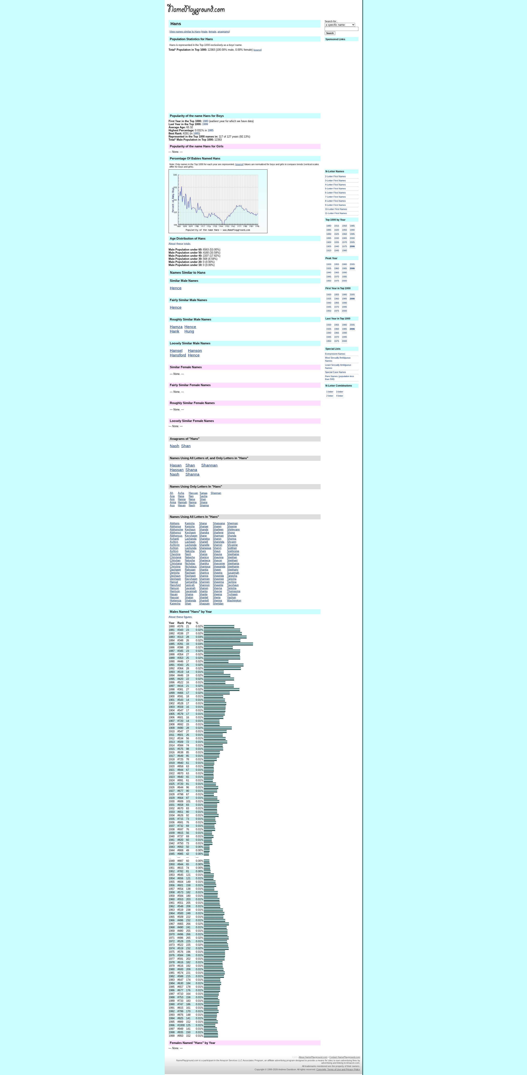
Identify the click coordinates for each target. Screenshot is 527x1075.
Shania (203, 554)
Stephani (232, 560)
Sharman (218, 535)
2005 (352, 242)
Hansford (178, 355)
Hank (174, 331)
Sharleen (218, 529)
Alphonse (175, 526)
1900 (328, 242)
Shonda (231, 535)
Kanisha (190, 523)
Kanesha (175, 603)
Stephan (232, 557)
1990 (352, 230)
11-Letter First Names (336, 213)
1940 (336, 246)
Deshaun (175, 575)
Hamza (176, 327)
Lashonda (190, 544)
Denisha (175, 572)
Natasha (190, 557)
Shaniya (204, 572)
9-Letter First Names (335, 205)
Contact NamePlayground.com (344, 1057)
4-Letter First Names (335, 184)
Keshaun (190, 529)
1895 (328, 238)
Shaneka (204, 538)
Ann (172, 499)
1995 (352, 234)
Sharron (217, 544)
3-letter (339, 391)
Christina (175, 566)
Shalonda (190, 600)
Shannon (204, 585)
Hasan (176, 465)
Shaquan (204, 603)
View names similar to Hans (185, 31)
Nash (174, 446)
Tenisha (231, 588)
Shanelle (204, 544)
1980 (344, 250)
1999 (205, 124)
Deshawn (175, 578)
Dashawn (175, 569)
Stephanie (233, 566)
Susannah (233, 572)
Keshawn (190, 532)
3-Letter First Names (335, 180)
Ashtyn (174, 551)
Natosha (190, 560)
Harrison (175, 591)
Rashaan (190, 572)
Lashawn (190, 541)
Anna (173, 502)
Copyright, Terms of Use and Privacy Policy (338, 1069)
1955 (344, 230)
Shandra (204, 532)
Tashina (231, 582)
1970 (344, 242)
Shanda (203, 529)
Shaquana (219, 523)
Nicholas (190, 563)
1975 (344, 246)
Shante (203, 594)
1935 (336, 242)
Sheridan (218, 603)
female (212, 31)
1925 (336, 234)
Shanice (204, 557)
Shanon (203, 588)
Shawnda (218, 575)
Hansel (176, 350)
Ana (172, 496)
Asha (181, 493)
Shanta (203, 591)
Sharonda (218, 541)
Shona (231, 532)
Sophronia (233, 551)
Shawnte (218, 585)
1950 (344, 226)
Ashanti (174, 538)
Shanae (203, 526)
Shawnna (218, 582)
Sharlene (218, 532)
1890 (328, 234)
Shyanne (232, 544)
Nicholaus (191, 566)
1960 (344, 234)
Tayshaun (233, 585)
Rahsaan (190, 569)
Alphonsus (176, 535)
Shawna (217, 572)
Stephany (232, 569)
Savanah (190, 588)
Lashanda (190, 538)
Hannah (182, 502)
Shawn (217, 569)
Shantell (204, 600)
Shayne (217, 591)
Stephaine (233, 554)
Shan (186, 446)
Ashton (174, 548)
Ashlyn (174, 541)
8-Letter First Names (335, 201)
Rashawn (190, 575)
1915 (336, 226)
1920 (336, 230)
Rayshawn (191, 578)
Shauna (217, 554)
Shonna (231, 538)
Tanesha (232, 575)
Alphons (175, 523)
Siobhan (232, 548)
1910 (328, 250)
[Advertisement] (318, 9)
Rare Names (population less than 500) (339, 378)
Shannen (204, 582)
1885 (210, 130)
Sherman (232, 523)
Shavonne (219, 563)
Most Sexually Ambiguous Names (338, 359)
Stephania (233, 563)
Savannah (191, 591)
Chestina (175, 554)
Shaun (216, 551)
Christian (175, 560)
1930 (336, 238)
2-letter (329, 396)
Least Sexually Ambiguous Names (338, 366)
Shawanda (219, 566)
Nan (191, 496)
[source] (257, 50)
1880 (205, 121)
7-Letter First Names (335, 197)
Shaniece (204, 560)
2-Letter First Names (335, 176)
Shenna (217, 600)
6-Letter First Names (335, 192)
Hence (176, 288)
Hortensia (175, 600)
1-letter (329, 391)
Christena (175, 557)
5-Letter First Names (335, 188)
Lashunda (190, 548)
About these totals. (180, 243)
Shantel (203, 597)
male (205, 31)
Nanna (192, 502)
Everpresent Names (335, 354)
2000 (352, 238)
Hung (189, 331)
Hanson (195, 350)
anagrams (223, 31)
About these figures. (181, 616)
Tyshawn (232, 594)
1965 (344, 238)
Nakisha (190, 551)
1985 (352, 226)
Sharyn (217, 548)
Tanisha (231, 578)
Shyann (231, 541)
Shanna (192, 474)
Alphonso (175, 532)
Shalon (189, 597)
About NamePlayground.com (313, 1057)
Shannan (209, 465)
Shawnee (218, 578)
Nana (192, 499)
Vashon (231, 597)
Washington (234, 600)
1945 (336, 250)
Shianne (232, 526)
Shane (203, 535)
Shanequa (205, 548)
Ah (171, 493)
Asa (172, 505)
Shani (202, 551)
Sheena (217, 594)
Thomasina (233, 591)
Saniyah (190, 585)
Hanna (181, 499)
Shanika (204, 563)
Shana (191, 470)
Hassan (177, 470)
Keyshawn (191, 535)
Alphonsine (176, 529)
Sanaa (203, 493)
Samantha (191, 582)
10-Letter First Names (336, 209)
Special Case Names (335, 372)
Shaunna (218, 557)
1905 (328, 246)
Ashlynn (175, 544)
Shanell (203, 541)
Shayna (217, 588)
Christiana (176, 563)
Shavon (217, 560)
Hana (181, 496)
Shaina (189, 594)
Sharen (217, 526)
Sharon (217, 538)
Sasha (203, 496)
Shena (216, 597)
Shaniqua (204, 566)
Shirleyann (233, 529)
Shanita (203, 569)
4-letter (339, 396)
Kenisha (190, 526)
